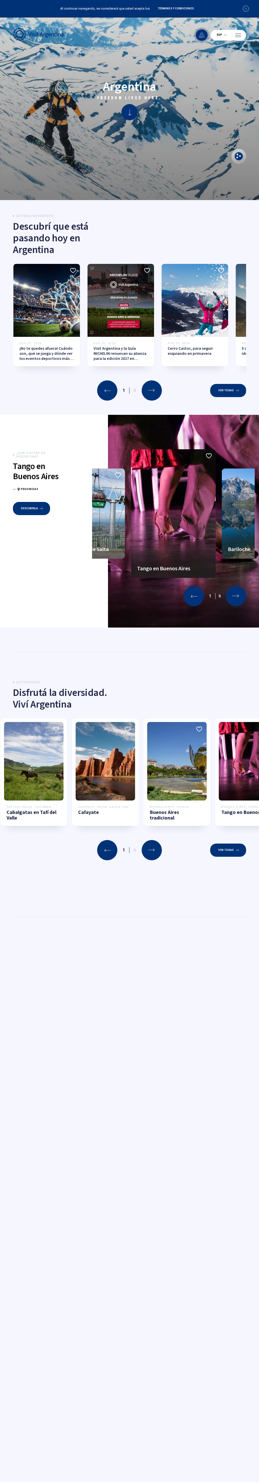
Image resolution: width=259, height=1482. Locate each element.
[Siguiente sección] (129, 112)
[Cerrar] (246, 9)
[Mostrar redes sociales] (239, 156)
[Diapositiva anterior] (107, 390)
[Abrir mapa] (202, 35)
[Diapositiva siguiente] (152, 390)
